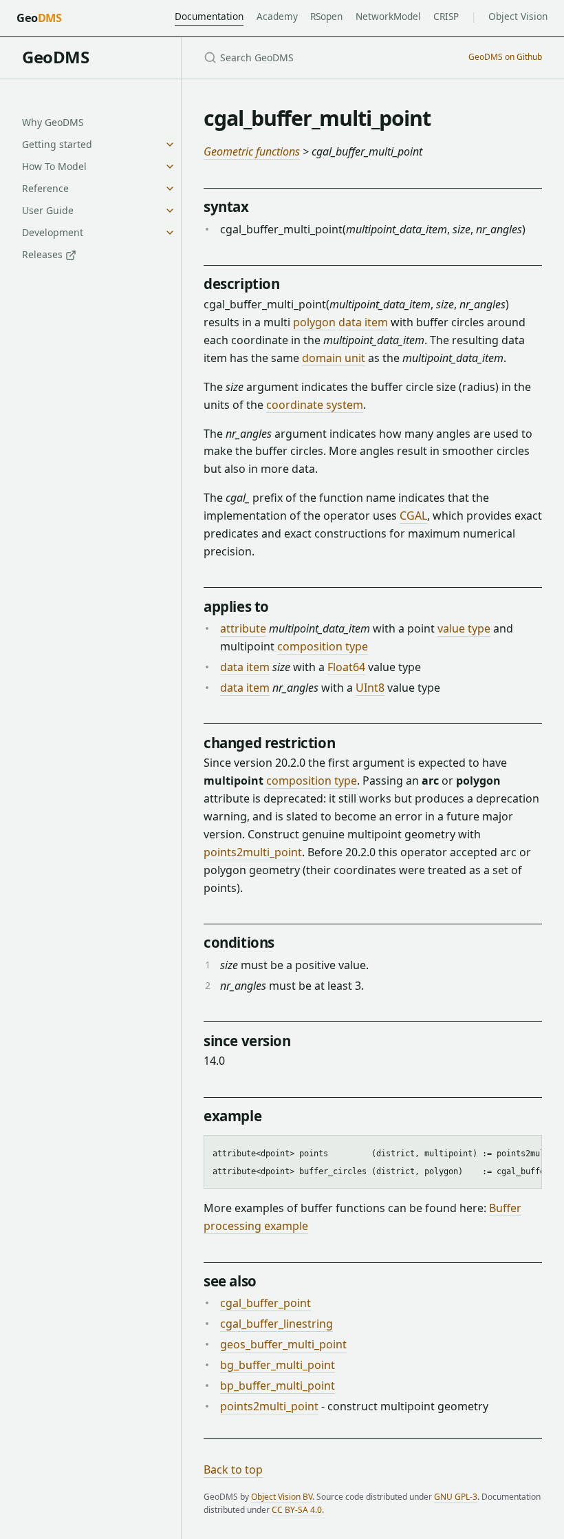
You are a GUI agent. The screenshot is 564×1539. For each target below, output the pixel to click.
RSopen (326, 16)
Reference (45, 188)
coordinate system (314, 404)
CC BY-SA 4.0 (297, 1510)
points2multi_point (253, 852)
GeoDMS (55, 56)
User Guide (48, 210)
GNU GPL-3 (455, 1497)
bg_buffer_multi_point (277, 1364)
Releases (43, 254)
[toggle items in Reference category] (170, 189)
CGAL (413, 515)
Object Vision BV (281, 1497)
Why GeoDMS (53, 122)
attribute (243, 628)
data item (363, 322)
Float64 (346, 667)
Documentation (209, 16)
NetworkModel (388, 16)
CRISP (446, 16)
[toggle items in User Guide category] (170, 211)
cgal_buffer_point (265, 1302)
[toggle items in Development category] (170, 233)
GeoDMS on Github (505, 57)
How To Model (54, 166)
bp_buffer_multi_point (277, 1385)
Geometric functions (252, 151)
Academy (277, 16)
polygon (314, 322)
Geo (39, 17)
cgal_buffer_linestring (276, 1323)
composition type (322, 646)
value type (463, 628)
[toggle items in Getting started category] (170, 145)
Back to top (233, 1469)
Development (52, 232)
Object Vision (517, 16)
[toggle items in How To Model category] (170, 167)
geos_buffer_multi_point (283, 1344)
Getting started (57, 144)
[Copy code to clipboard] (524, 1151)
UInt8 (370, 687)
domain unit (333, 357)
